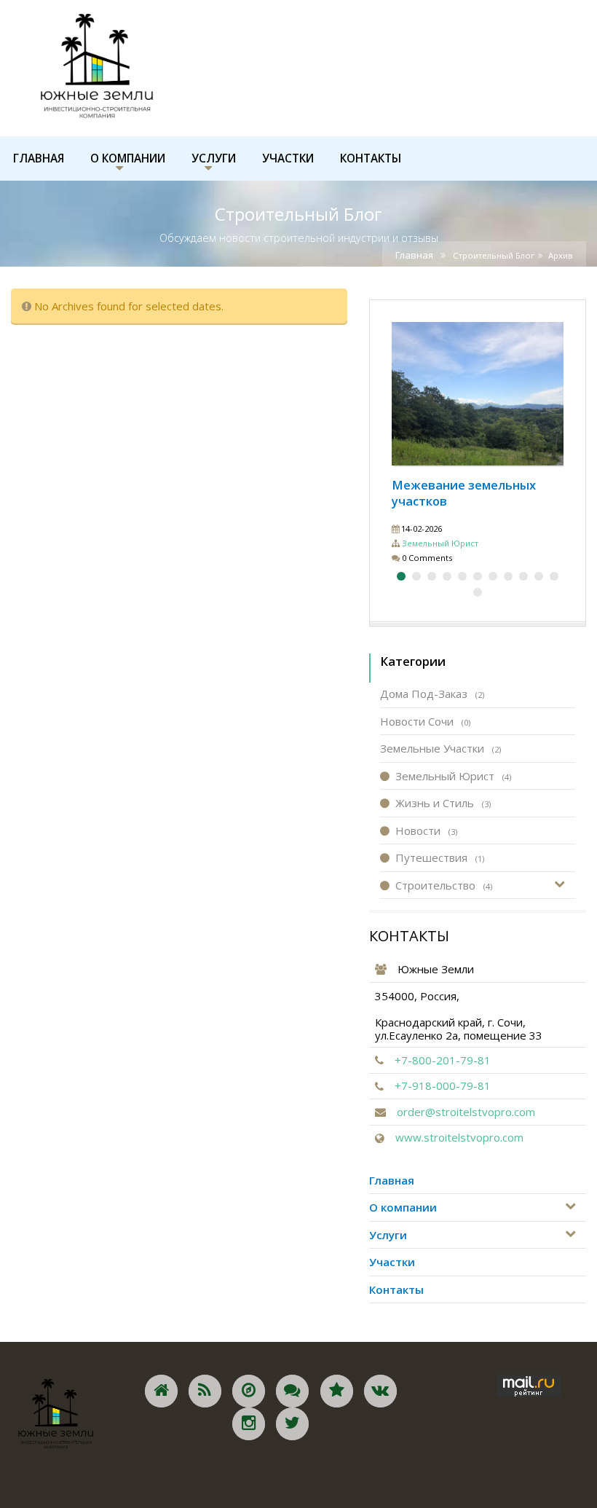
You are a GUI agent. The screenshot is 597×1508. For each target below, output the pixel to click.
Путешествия (439, 857)
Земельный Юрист (440, 543)
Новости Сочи (425, 721)
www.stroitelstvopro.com (459, 1137)
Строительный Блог (493, 255)
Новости (426, 830)
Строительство (443, 885)
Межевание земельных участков (464, 492)
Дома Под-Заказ (432, 693)
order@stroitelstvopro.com (466, 1111)
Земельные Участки (440, 748)
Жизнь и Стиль (443, 803)
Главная (414, 255)
